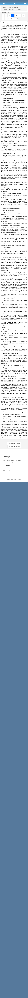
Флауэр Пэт (15, 7)
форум (8, 460)
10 (9, 15)
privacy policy (10, 462)
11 (12, 15)
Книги (9, 7)
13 (19, 15)
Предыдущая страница (14, 443)
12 (16, 15)
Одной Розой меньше (9, 9)
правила (4, 462)
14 (23, 15)
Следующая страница (14, 446)
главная (4, 460)
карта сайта (18, 460)
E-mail (8, 470)
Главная (4, 7)
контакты (13, 460)
